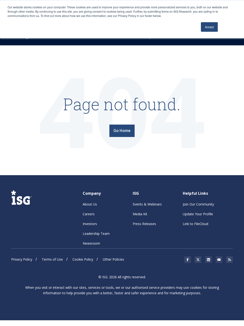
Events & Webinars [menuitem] (147, 204)
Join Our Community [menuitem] (198, 204)
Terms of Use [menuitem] (52, 259)
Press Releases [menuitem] (144, 223)
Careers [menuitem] (89, 214)
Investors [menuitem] (90, 223)
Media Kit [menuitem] (140, 214)
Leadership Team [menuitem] (96, 233)
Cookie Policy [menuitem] (82, 259)
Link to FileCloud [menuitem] (195, 223)
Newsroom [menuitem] (91, 243)
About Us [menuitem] (90, 204)
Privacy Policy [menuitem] (21, 259)
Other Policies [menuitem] (113, 259)
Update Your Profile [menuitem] (198, 214)
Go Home (122, 130)
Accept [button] (209, 27)
